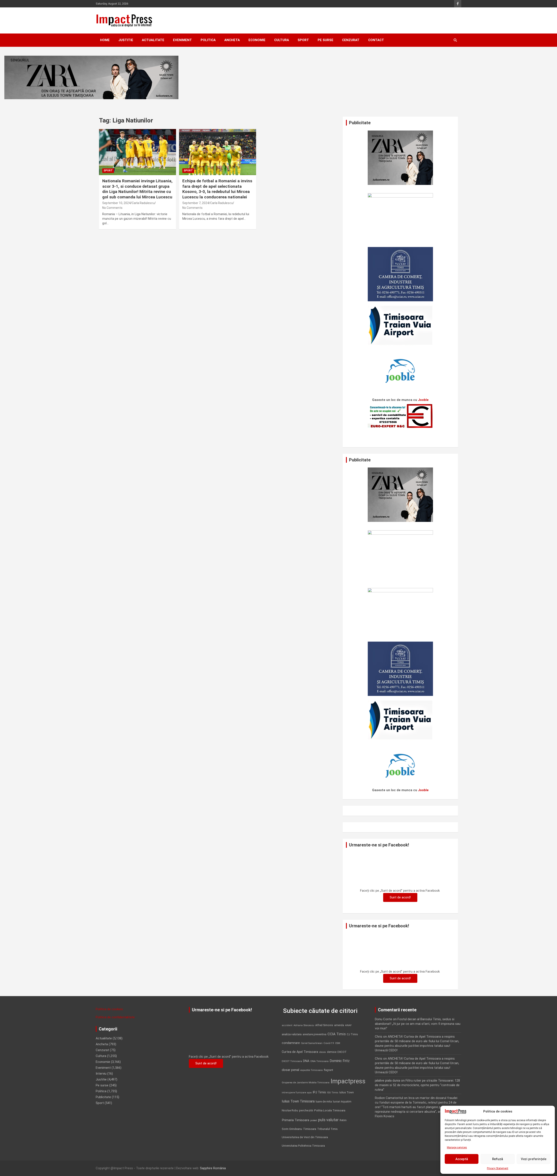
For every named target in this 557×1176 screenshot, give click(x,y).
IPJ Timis (319, 1092)
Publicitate (103, 1097)
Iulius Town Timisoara (298, 1101)
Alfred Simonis (324, 1025)
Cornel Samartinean (311, 1043)
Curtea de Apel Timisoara (300, 1052)
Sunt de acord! (400, 897)
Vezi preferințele (533, 1159)
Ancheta (232, 40)
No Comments (112, 207)
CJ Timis (352, 1034)
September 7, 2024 (195, 203)
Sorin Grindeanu (292, 1129)
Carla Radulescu (143, 203)
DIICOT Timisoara (292, 1061)
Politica (208, 40)
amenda (339, 1025)
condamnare (291, 1043)
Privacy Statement (497, 1168)
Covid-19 (329, 1043)
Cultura (281, 40)
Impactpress (348, 1081)
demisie (331, 1052)
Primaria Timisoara (295, 1120)
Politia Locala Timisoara (329, 1110)
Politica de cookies (109, 1009)
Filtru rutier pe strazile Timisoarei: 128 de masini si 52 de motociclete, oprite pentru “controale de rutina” (417, 1085)
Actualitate (153, 40)
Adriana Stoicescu (304, 1025)
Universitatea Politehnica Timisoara (303, 1145)
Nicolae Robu (290, 1110)
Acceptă (461, 1159)
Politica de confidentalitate (115, 1017)
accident (287, 1025)
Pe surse (325, 40)
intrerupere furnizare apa (297, 1092)
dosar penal (290, 1070)
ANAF (348, 1025)
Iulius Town (346, 1092)
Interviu (101, 1073)
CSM (337, 1043)
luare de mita (324, 1101)
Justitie (125, 40)
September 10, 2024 (116, 203)
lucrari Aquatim (342, 1101)
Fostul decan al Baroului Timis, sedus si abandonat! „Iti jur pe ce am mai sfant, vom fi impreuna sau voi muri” (417, 1023)
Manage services (457, 1147)
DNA (306, 1061)
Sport (303, 40)
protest (313, 1120)
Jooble (423, 400)
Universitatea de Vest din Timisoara (305, 1137)
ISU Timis (332, 1092)
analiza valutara (292, 1034)
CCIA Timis (336, 1034)
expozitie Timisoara (311, 1070)
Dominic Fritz (340, 1061)
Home (105, 40)
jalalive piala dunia (387, 1080)
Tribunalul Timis (327, 1129)
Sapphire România (213, 1168)
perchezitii (306, 1110)
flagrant (328, 1070)
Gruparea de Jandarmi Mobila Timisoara (305, 1082)
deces (322, 1052)
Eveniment (182, 40)
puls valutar (328, 1119)
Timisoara (309, 1129)
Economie (256, 40)
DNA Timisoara (319, 1061)
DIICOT (342, 1052)
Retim (343, 1120)
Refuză (497, 1159)
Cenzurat (350, 40)
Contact (376, 40)
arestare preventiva (314, 1034)
